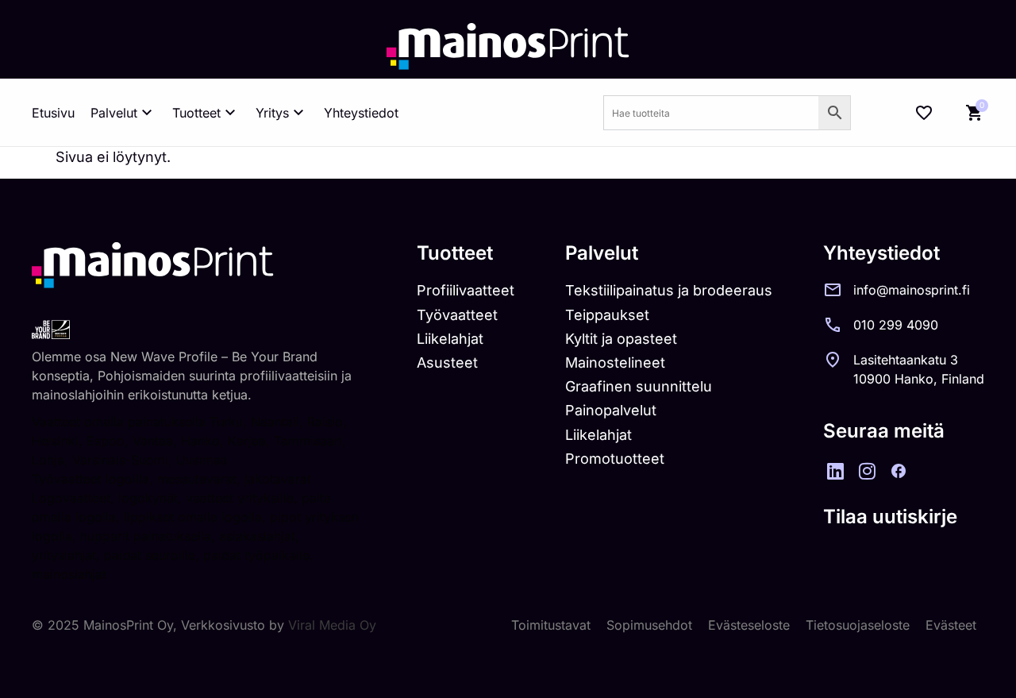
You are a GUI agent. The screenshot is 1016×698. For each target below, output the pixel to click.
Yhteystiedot (361, 113)
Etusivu (53, 113)
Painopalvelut (610, 410)
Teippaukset (607, 315)
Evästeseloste (749, 625)
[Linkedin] (835, 471)
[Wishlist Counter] (923, 112)
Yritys (272, 113)
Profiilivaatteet (465, 290)
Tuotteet (196, 113)
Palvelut (113, 113)
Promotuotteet (614, 458)
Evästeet (951, 625)
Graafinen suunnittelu (638, 386)
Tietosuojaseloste (858, 625)
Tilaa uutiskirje (890, 516)
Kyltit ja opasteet (621, 338)
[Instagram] (867, 471)
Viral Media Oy (332, 625)
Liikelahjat (450, 338)
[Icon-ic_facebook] (898, 471)
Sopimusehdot (649, 625)
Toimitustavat (551, 625)
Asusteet (447, 362)
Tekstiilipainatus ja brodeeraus (668, 290)
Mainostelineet (615, 362)
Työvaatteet (457, 315)
